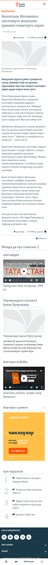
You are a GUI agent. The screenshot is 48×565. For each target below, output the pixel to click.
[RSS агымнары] (28, 537)
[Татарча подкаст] (6, 561)
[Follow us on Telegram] (22, 537)
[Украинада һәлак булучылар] (24, 321)
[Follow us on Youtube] (10, 537)
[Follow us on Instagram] (16, 537)
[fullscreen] (42, 280)
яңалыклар (8, 11)
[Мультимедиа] (16, 561)
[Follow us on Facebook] (4, 537)
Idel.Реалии (29, 562)
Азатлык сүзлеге (15, 408)
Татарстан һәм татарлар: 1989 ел (24, 264)
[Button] (18, 37)
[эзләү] (42, 561)
